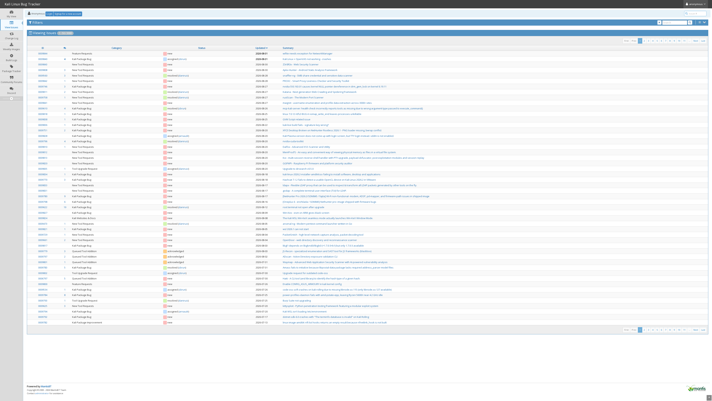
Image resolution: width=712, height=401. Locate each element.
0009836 (42, 125)
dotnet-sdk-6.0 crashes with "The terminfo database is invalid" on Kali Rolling (326, 317)
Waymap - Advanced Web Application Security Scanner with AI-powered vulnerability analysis (335, 262)
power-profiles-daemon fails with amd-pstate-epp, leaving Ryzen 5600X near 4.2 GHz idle (333, 295)
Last (703, 40)
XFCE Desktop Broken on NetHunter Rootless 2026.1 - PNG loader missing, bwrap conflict (332, 130)
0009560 (42, 75)
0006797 (42, 278)
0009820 (42, 163)
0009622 (42, 207)
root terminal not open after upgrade (303, 207)
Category (117, 48)
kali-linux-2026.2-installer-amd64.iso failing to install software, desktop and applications (331, 174)
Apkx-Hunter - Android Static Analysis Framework (310, 70)
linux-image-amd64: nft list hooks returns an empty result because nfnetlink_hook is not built (335, 322)
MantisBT (46, 386)
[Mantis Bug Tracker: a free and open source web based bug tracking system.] (696, 388)
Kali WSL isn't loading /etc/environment (305, 311)
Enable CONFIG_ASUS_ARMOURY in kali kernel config (312, 284)
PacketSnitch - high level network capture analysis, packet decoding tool (323, 234)
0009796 (42, 141)
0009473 (42, 223)
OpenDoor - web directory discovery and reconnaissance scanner (320, 240)
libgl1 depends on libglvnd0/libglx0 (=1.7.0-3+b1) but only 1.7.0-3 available (323, 245)
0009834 (42, 174)
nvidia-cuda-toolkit (293, 141)
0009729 (42, 234)
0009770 (42, 179)
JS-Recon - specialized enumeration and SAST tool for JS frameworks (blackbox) (327, 251)
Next (695, 40)
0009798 (42, 201)
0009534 (42, 289)
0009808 (42, 70)
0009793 (42, 300)
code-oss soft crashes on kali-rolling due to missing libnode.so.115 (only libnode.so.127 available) (337, 289)
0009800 (42, 284)
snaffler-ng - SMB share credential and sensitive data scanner (317, 75)
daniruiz (183, 75)
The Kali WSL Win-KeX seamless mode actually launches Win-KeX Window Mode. (328, 218)
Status (201, 48)
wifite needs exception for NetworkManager (307, 53)
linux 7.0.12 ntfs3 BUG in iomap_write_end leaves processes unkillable (322, 114)
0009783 (42, 267)
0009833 (42, 185)
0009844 (42, 53)
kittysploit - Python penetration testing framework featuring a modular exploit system (330, 306)
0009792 (42, 317)
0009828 (42, 136)
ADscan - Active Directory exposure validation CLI (310, 256)
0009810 (42, 147)
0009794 (42, 311)
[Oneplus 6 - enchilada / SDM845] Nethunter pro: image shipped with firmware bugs (329, 201)
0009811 (42, 92)
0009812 (42, 152)
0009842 (42, 81)
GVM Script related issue (296, 119)
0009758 (42, 97)
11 (684, 40)
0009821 (42, 229)
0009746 (42, 86)
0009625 (42, 306)
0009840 (42, 59)
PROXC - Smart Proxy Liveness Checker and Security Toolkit (316, 81)
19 (65, 207)
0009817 (42, 245)
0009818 (42, 114)
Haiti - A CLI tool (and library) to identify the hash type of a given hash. (321, 278)
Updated (260, 48)
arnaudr (183, 136)
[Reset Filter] (659, 22)
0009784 (42, 295)
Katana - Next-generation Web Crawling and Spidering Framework (320, 92)
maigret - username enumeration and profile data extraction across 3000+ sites (327, 103)
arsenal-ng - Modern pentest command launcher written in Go (317, 223)
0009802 (42, 273)
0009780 (42, 196)
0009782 (42, 322)
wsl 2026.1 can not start (296, 229)
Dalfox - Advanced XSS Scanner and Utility (306, 147)
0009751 (42, 130)
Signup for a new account (68, 13)
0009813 (42, 157)
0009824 (42, 218)
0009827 (42, 212)
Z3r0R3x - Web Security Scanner (301, 64)
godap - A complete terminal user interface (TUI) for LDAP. (315, 190)
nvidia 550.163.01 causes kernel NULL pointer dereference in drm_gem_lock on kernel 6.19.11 (334, 86)
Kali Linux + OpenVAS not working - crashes (307, 59)
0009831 (42, 190)
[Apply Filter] (690, 22)
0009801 (42, 262)
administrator (42, 393)
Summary (288, 48)
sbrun (182, 59)
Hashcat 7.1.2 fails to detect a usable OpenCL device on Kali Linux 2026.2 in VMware (329, 179)
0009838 (42, 119)
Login (49, 13)
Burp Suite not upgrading (297, 300)
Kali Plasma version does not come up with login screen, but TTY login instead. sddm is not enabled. (338, 136)
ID (43, 48)
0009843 (42, 64)
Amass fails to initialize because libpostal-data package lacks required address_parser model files (338, 267)
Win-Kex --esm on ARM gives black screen (306, 212)
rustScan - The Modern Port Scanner (303, 97)
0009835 (42, 168)
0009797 (42, 256)
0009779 (42, 251)
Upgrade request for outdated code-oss (305, 273)
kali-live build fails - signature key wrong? (306, 125)
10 (679, 40)
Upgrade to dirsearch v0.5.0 (298, 168)
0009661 (42, 240)
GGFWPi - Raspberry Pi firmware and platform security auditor (317, 163)
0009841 (42, 103)
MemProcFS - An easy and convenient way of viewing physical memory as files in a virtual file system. (339, 152)
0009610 (42, 108)
